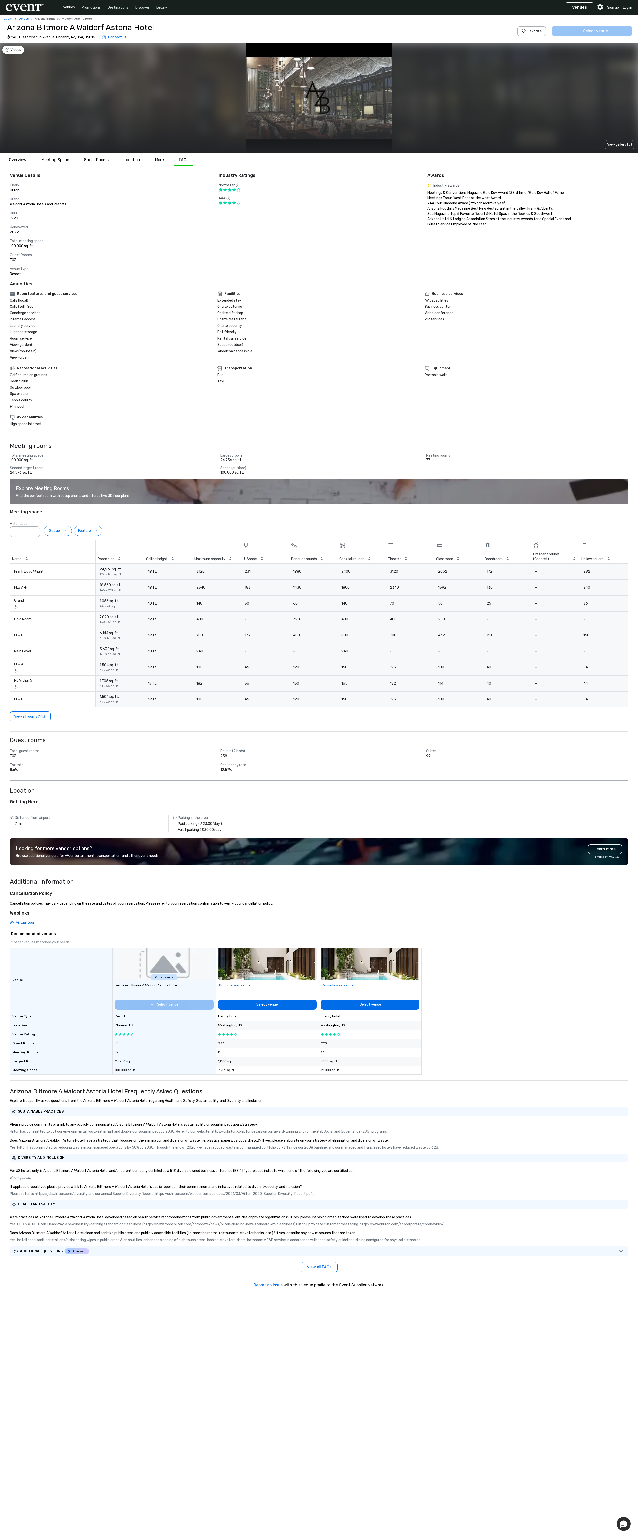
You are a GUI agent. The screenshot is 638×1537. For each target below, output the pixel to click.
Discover (142, 7)
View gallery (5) (619, 144)
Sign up (613, 7)
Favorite (535, 31)
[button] (35, 530)
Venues (69, 7)
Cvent (8, 18)
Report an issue (268, 1285)
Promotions (91, 7)
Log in (627, 7)
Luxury (161, 7)
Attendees (18, 524)
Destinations (118, 7)
